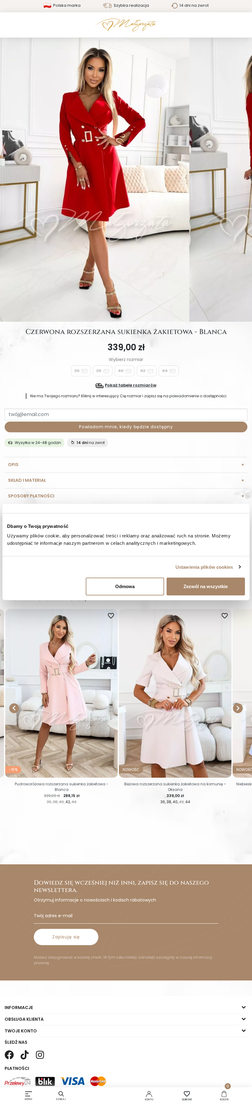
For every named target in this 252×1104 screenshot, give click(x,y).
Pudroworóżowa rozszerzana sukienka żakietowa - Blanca (61, 786)
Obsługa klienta (24, 1019)
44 (165, 370)
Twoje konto (21, 1031)
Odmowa (125, 586)
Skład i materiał (27, 480)
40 (121, 370)
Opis (13, 465)
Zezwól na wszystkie (205, 586)
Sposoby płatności (31, 496)
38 (99, 370)
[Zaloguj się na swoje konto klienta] (149, 1093)
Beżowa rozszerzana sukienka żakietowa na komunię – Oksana (175, 786)
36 (77, 370)
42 (143, 370)
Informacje (19, 1007)
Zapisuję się (66, 937)
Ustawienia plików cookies (204, 566)
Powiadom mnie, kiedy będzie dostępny (126, 427)
